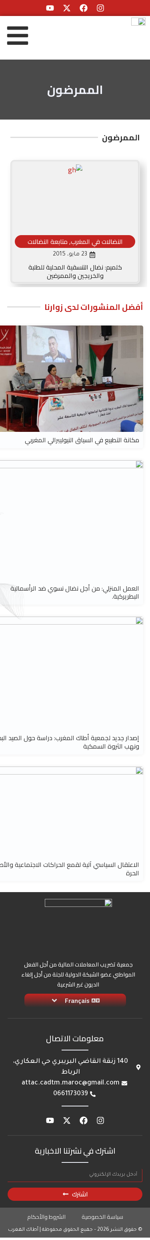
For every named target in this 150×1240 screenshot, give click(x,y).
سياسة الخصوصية (102, 1217)
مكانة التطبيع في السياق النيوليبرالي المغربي (82, 440)
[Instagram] (100, 8)
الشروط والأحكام (46, 1217)
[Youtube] (50, 8)
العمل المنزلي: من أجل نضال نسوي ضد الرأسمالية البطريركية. (74, 592)
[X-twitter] (67, 8)
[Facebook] (84, 8)
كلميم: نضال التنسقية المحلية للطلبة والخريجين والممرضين (75, 271)
